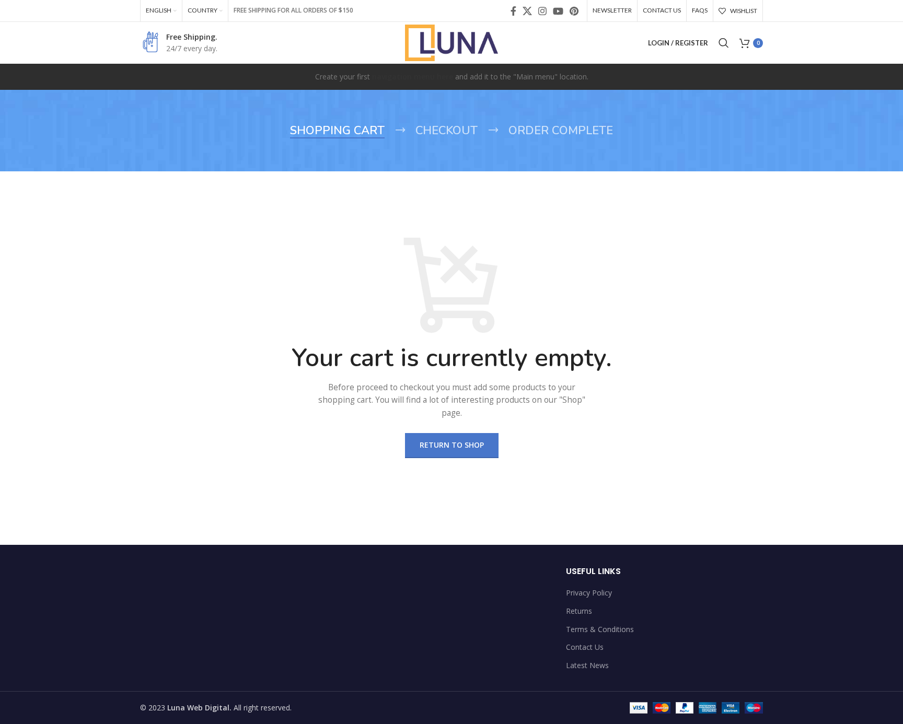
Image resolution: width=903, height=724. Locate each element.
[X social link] (527, 11)
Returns (579, 611)
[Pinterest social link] (574, 11)
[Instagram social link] (542, 11)
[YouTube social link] (558, 11)
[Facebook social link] (513, 11)
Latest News (587, 665)
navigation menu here (412, 76)
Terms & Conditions (600, 629)
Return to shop (452, 445)
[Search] (723, 42)
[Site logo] (452, 42)
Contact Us (585, 647)
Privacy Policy (589, 593)
